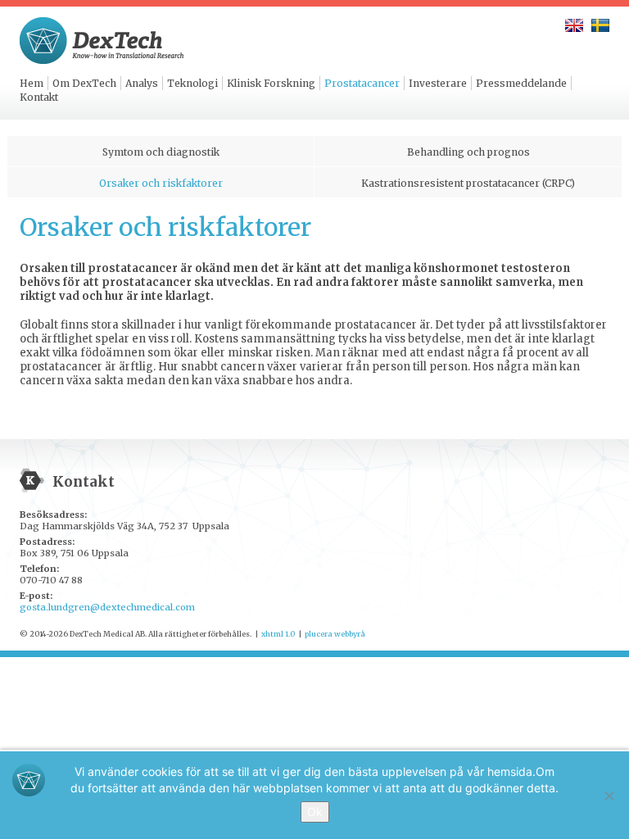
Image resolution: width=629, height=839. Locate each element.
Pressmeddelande (521, 83)
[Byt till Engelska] (574, 25)
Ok (315, 812)
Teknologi (192, 83)
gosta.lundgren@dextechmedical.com (107, 607)
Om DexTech (84, 83)
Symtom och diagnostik (160, 152)
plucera (319, 633)
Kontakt (39, 97)
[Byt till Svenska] (600, 25)
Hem (31, 83)
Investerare (438, 83)
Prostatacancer (362, 83)
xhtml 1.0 (278, 633)
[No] (608, 795)
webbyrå (349, 633)
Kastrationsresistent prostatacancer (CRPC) (468, 183)
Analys (141, 83)
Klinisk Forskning (271, 83)
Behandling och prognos (468, 152)
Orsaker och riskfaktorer (161, 183)
